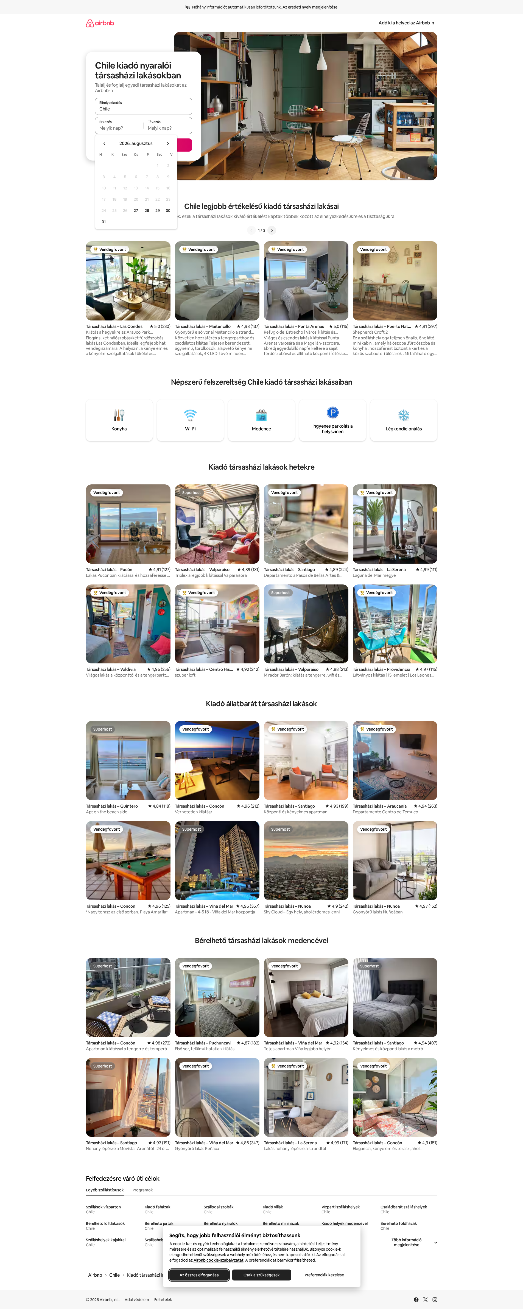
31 (104, 221)
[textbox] (119, 128)
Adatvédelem (137, 1299)
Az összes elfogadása (199, 1275)
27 (136, 210)
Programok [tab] (143, 1190)
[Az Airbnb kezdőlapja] (100, 23)
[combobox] (143, 109)
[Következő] (271, 230)
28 (147, 210)
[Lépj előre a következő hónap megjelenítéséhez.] (167, 143)
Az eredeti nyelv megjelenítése (310, 7)
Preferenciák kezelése (324, 1275)
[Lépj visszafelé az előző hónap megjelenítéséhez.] (104, 143)
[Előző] (251, 230)
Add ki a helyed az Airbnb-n (406, 23)
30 (168, 210)
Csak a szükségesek (262, 1275)
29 (157, 210)
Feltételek (163, 1299)
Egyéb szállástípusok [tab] (105, 1190)
